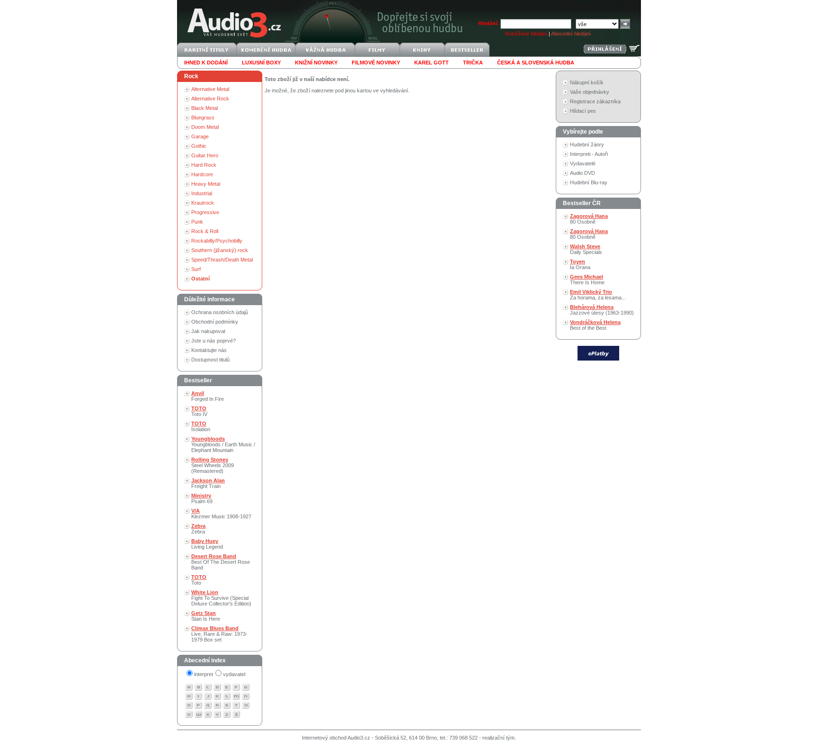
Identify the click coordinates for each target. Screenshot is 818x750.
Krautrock (202, 203)
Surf (196, 269)
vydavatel (234, 674)
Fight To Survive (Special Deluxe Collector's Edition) (221, 597)
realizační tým (498, 738)
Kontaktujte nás (209, 350)
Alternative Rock (210, 98)
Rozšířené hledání (526, 33)
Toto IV (199, 411)
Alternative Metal (210, 89)
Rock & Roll (204, 231)
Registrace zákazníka (595, 101)
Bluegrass (202, 117)
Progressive (205, 212)
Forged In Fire (207, 396)
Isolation (200, 426)
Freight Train (208, 483)
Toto (198, 580)
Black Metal (204, 108)
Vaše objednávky (589, 92)
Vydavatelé (583, 163)
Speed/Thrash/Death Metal (222, 259)
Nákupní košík (587, 82)
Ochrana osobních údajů (219, 312)
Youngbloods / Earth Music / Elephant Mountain (223, 444)
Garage (200, 136)
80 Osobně (589, 219)
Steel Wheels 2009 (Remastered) (212, 465)
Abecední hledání (571, 33)
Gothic (198, 146)
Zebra (198, 528)
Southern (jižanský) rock (219, 250)
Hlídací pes (583, 111)
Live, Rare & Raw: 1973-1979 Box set (219, 633)
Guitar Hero (204, 155)
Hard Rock (203, 165)
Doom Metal (205, 127)
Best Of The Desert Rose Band (220, 561)
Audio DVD (582, 173)
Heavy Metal (205, 184)
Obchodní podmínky (214, 322)
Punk (197, 222)
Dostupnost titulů (210, 359)
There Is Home (587, 279)
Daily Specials (586, 249)
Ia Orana (580, 264)
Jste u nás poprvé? (213, 340)
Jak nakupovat (208, 331)
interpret (203, 674)
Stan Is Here (205, 616)
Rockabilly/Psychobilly (216, 241)
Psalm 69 (202, 498)
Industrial (201, 193)
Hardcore (202, 174)
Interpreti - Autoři (589, 154)
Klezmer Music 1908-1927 (221, 513)
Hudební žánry (587, 144)
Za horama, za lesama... (598, 294)
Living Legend (207, 544)
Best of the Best (595, 325)
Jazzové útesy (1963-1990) (602, 310)
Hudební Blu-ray (588, 182)
